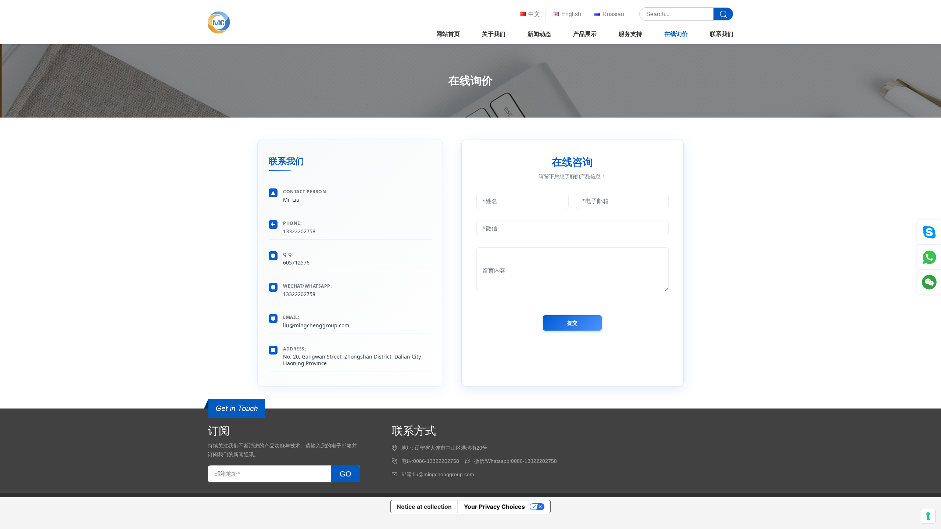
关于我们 (493, 34)
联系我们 (721, 34)
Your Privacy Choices (494, 506)
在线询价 (676, 34)
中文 (534, 14)
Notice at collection (424, 506)
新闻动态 (539, 34)
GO (345, 474)
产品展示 (585, 34)
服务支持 (630, 34)
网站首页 (448, 34)
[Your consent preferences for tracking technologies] (928, 516)
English (571, 14)
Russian (613, 14)
